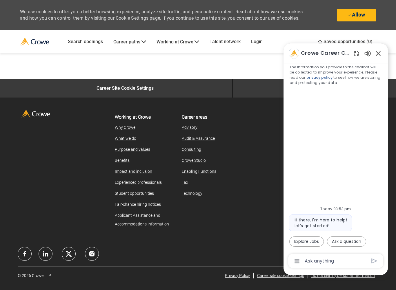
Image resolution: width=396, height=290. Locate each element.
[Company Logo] (41, 42)
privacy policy (319, 77)
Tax (185, 182)
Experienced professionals (138, 182)
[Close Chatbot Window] (378, 53)
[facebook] (25, 254)
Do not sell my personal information (343, 275)
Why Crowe (125, 127)
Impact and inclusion (133, 171)
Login (257, 41)
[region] (336, 156)
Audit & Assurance (198, 138)
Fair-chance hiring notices (138, 204)
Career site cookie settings (280, 275)
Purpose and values (132, 149)
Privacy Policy (237, 275)
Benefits (122, 160)
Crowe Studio (194, 160)
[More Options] (297, 261)
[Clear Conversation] (356, 53)
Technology (192, 193)
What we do (125, 138)
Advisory (189, 127)
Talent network (225, 41)
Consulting (191, 149)
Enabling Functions (199, 171)
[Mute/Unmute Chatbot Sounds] (367, 53)
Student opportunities (134, 193)
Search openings (85, 41)
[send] (374, 261)
